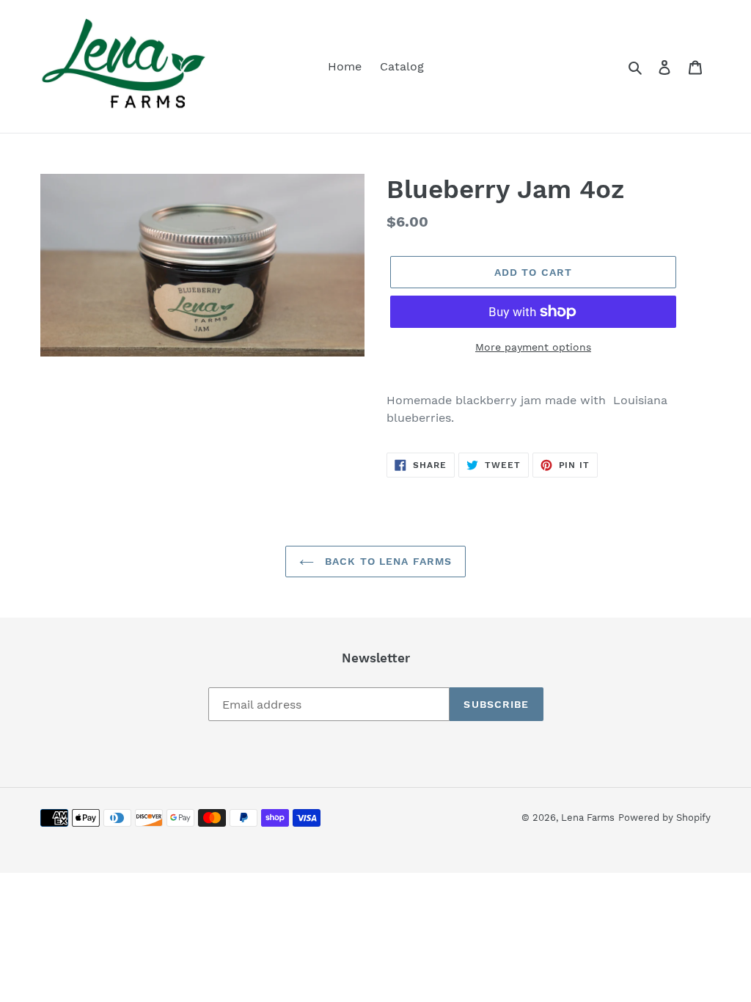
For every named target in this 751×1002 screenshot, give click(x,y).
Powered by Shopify (664, 817)
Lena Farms (588, 817)
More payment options (533, 347)
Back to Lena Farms (386, 561)
